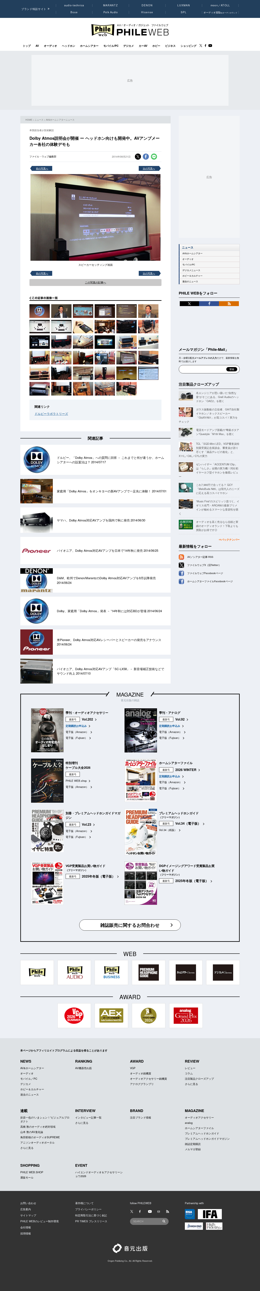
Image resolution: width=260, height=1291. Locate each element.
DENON (147, 5)
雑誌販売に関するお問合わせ (130, 925)
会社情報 (25, 1227)
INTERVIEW (85, 1110)
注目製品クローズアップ (199, 384)
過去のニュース (190, 281)
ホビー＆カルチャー (192, 275)
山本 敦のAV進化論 (31, 1132)
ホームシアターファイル (199, 1128)
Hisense (147, 12)
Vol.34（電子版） (188, 823)
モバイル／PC (28, 1079)
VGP (132, 1068)
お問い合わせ (28, 1203)
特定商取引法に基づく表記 (91, 1215)
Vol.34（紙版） (168, 830)
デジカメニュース (191, 270)
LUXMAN (183, 5)
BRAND (136, 1110)
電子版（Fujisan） (76, 738)
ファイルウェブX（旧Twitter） (204, 565)
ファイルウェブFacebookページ (205, 573)
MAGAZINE (130, 694)
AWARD (137, 1061)
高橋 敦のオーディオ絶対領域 (37, 1127)
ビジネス (170, 45)
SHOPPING (30, 1165)
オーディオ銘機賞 (140, 1073)
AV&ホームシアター (192, 253)
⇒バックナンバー (229, 539)
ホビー (156, 45)
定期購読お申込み (76, 726)
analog (189, 1123)
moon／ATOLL (220, 5)
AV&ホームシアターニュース (60, 119)
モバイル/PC (110, 45)
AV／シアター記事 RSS (200, 557)
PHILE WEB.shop (76, 781)
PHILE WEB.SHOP (31, 1172)
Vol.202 (87, 719)
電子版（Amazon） (77, 732)
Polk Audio (110, 12)
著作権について (84, 1203)
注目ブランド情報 (140, 1117)
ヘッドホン (68, 45)
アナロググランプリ (142, 1084)
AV (37, 45)
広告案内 (25, 1209)
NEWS (25, 1061)
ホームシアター (89, 45)
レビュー (190, 1068)
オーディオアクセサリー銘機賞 (148, 1079)
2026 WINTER (185, 769)
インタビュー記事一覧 (88, 1117)
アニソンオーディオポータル (37, 1142)
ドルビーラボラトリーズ (51, 413)
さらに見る (191, 1084)
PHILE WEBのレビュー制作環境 (39, 1221)
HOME (28, 119)
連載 (24, 1110)
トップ (27, 45)
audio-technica (74, 5)
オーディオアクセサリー (199, 1117)
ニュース (39, 119)
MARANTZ (110, 5)
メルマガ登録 (193, 1149)
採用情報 (25, 1233)
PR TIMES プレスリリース (91, 1221)
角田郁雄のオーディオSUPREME (40, 1137)
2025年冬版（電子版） (98, 876)
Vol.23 (86, 824)
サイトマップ (28, 1215)
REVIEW (192, 1061)
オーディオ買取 (220, 12)
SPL (184, 12)
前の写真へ (42, 168)
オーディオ (50, 45)
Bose (74, 12)
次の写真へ (149, 168)
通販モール (27, 1177)
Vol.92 (180, 719)
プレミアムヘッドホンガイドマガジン (207, 1139)
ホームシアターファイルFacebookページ (210, 581)
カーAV (143, 45)
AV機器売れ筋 (83, 1068)
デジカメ (128, 45)
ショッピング (188, 45)
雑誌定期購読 (193, 1144)
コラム (189, 1073)
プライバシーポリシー (88, 1209)
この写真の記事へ (95, 282)
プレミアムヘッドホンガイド (202, 1133)
